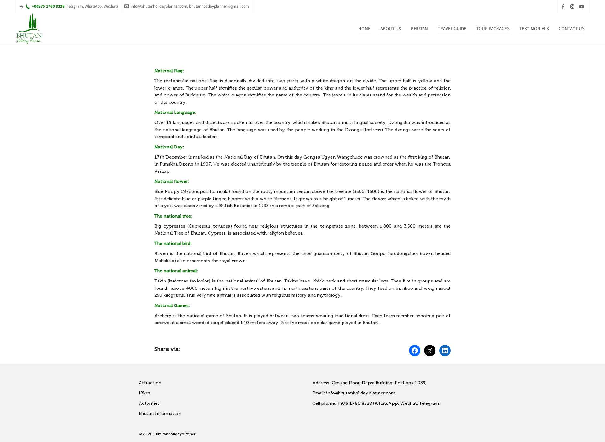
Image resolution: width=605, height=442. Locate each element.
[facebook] (564, 6)
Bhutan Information (160, 413)
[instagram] (573, 6)
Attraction (150, 383)
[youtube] (582, 6)
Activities (149, 403)
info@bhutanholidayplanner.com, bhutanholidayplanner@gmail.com (190, 6)
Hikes (144, 393)
